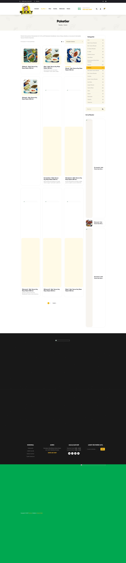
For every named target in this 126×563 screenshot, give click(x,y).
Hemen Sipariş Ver (86, 7)
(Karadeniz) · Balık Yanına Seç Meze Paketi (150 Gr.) (73, 178)
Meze (50, 8)
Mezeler (89, 64)
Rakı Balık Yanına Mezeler (93, 70)
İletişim (68, 8)
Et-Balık (89, 51)
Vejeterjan (90, 96)
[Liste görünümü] (63, 41)
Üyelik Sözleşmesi (31, 456)
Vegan (89, 93)
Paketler (89, 67)
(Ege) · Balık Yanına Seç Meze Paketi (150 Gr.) (52, 67)
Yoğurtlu (89, 99)
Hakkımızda (62, 8)
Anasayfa (36, 8)
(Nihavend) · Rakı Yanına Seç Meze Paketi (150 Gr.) (52, 290)
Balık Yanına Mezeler (92, 42)
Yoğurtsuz (90, 102)
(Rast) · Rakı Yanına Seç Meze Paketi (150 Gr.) (73, 290)
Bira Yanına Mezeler (92, 45)
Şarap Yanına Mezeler (93, 79)
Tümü (89, 90)
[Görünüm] (61, 41)
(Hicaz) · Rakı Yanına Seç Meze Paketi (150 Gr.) (73, 69)
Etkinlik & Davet (91, 54)
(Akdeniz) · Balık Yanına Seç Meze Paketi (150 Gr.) (29, 67)
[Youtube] (69, 453)
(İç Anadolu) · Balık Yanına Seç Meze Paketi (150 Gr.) (51, 178)
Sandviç (55, 8)
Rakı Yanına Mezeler (92, 73)
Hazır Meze (90, 57)
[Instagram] (103, 1)
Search (102, 109)
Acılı (88, 40)
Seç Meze (43, 8)
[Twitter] (78, 453)
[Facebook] (105, 1)
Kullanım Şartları (30, 453)
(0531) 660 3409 (52, 452)
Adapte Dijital (40, 513)
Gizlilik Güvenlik (30, 451)
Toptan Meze (91, 87)
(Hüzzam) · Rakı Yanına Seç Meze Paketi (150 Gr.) (29, 98)
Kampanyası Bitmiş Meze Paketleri (93, 61)
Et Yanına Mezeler (92, 48)
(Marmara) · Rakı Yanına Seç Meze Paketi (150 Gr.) (30, 290)
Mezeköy (61, 25)
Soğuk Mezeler (91, 85)
